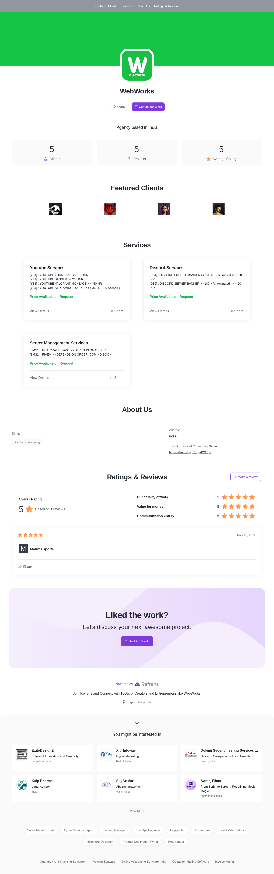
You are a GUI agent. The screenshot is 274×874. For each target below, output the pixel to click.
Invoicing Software (103, 861)
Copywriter (177, 830)
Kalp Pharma (42, 781)
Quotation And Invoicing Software (62, 861)
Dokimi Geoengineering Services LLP (230, 750)
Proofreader (176, 841)
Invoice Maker (224, 861)
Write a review (248, 477)
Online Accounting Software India (144, 861)
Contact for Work (150, 106)
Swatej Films (211, 781)
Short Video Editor (232, 830)
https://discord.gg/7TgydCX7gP (190, 452)
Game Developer (115, 830)
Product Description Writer (140, 841)
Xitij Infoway (126, 750)
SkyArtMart (125, 781)
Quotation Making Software (190, 861)
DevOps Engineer (148, 830)
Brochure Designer (100, 841)
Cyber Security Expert (79, 830)
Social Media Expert (40, 830)
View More (137, 811)
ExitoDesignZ (43, 750)
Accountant (202, 830)
